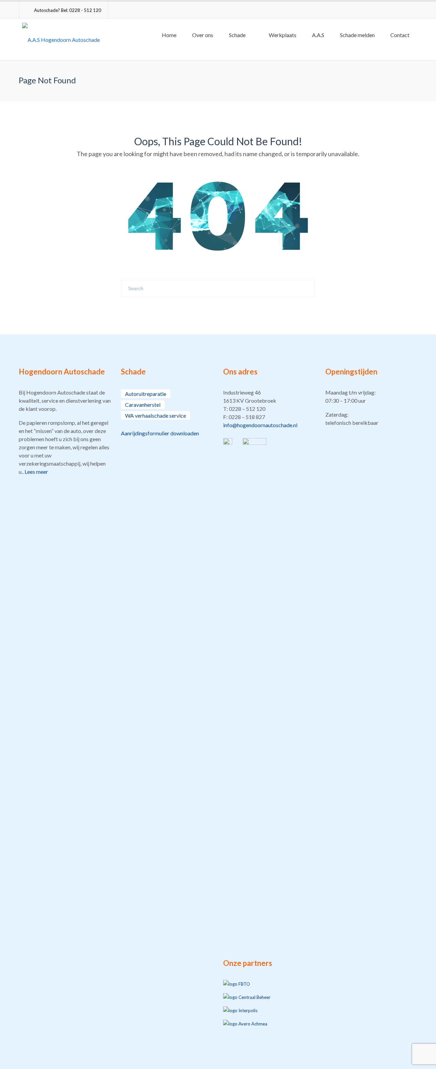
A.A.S (318, 35)
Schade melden (357, 35)
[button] (269, 408)
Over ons (202, 35)
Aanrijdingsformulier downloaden (160, 433)
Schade (237, 35)
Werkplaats (282, 35)
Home (169, 35)
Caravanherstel (142, 404)
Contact (399, 35)
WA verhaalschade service (155, 415)
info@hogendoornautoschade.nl (260, 425)
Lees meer (36, 471)
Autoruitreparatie (145, 393)
